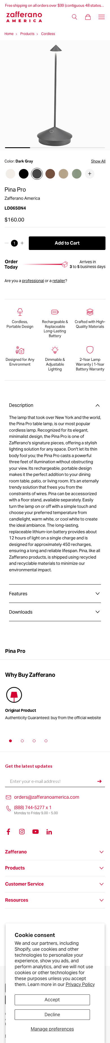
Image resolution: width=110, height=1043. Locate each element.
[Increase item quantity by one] (22, 243)
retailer (58, 280)
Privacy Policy (80, 984)
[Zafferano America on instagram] (22, 831)
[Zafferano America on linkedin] (49, 831)
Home (9, 34)
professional (33, 280)
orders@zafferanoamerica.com (46, 797)
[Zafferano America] (27, 16)
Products (27, 34)
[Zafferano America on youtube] (35, 831)
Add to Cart (67, 243)
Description (21, 405)
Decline (52, 1015)
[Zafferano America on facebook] (8, 831)
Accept (52, 1000)
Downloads (20, 612)
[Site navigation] (101, 17)
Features (18, 594)
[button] (10, 740)
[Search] (74, 17)
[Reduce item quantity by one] (7, 243)
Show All (98, 161)
